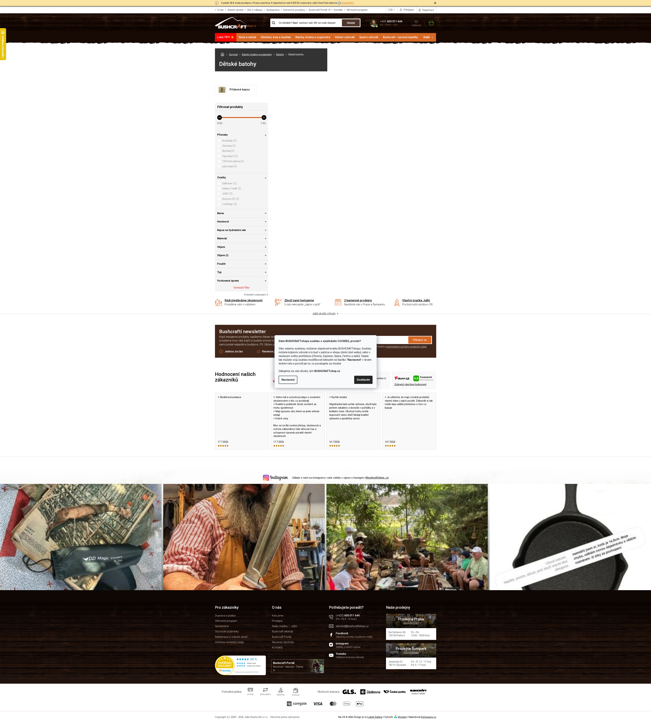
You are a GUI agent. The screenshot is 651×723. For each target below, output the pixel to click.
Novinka (228, 150)
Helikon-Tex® (231, 188)
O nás (220, 9)
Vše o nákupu (254, 9)
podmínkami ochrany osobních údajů (406, 346)
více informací (411, 623)
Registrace (428, 10)
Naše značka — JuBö (284, 626)
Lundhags (229, 204)
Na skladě (229, 140)
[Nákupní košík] (429, 23)
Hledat (351, 23)
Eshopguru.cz (428, 717)
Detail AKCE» (347, 3)
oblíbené (416, 25)
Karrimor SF (230, 198)
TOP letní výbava (232, 161)
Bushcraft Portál (318, 9)
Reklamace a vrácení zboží (231, 637)
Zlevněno (228, 145)
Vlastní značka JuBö (416, 300)
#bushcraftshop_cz (377, 477)
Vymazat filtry (241, 287)
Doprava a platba (225, 615)
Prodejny (277, 621)
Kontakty (277, 647)
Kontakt (338, 9)
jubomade (229, 166)
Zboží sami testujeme (299, 300)
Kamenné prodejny (294, 9)
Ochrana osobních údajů (229, 642)
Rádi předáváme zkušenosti (243, 300)
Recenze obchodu (283, 642)
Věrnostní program (357, 9)
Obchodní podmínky (227, 631)
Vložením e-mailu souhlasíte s (390, 346)
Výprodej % (229, 156)
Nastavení (288, 379)
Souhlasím (363, 379)
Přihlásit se (420, 339)
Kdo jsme (277, 615)
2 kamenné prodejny (358, 300)
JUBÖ (227, 193)
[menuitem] (225, 37)
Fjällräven (229, 183)
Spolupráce (273, 9)
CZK (390, 10)
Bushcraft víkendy (282, 631)
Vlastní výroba (235, 9)
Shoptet (402, 717)
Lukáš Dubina (374, 717)
